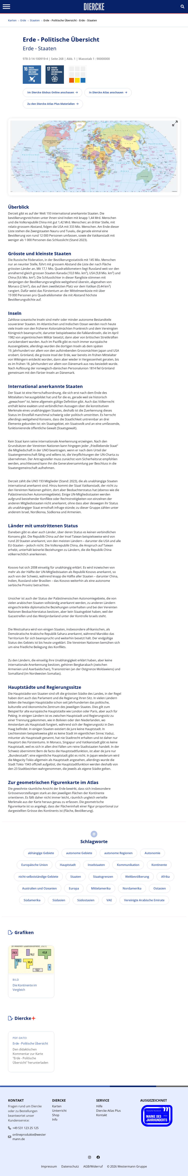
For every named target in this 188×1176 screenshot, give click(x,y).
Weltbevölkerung (137, 877)
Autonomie (152, 853)
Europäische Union (34, 865)
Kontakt (101, 1115)
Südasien (59, 900)
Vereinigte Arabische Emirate (144, 900)
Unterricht (59, 1111)
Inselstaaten (96, 865)
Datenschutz (70, 1166)
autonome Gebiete (79, 853)
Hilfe (99, 1106)
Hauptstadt (68, 865)
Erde (23, 20)
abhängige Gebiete (41, 853)
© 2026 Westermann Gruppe (127, 1166)
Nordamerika (132, 888)
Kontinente (159, 865)
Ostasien (159, 888)
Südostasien (85, 900)
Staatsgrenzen (103, 877)
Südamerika (32, 900)
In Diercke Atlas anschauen (106, 92)
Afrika (165, 877)
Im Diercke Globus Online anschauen (50, 92)
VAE (109, 900)
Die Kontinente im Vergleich (25, 987)
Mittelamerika (101, 888)
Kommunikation (128, 865)
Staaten (35, 20)
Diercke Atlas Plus (108, 1111)
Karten (12, 20)
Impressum (49, 1166)
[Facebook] (98, 1157)
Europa (74, 888)
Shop (55, 1115)
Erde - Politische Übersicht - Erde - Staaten (70, 20)
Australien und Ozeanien (39, 888)
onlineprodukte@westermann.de (29, 1137)
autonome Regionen (118, 853)
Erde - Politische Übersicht (30, 1043)
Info (54, 1119)
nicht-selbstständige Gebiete (38, 877)
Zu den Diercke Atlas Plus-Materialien (51, 104)
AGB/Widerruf (93, 1166)
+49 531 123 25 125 (25, 1128)
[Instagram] (89, 1157)
